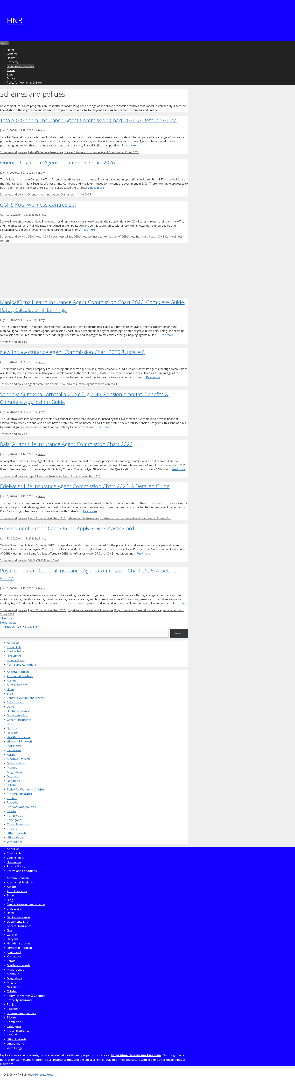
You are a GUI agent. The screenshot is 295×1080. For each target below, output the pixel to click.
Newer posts (8, 622)
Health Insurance (18, 737)
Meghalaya (14, 772)
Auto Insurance (17, 685)
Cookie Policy (16, 651)
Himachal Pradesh (19, 741)
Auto (10, 74)
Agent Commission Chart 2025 (47, 518)
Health (11, 58)
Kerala (11, 755)
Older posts (7, 618)
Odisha (12, 785)
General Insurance (19, 720)
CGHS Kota (34, 236)
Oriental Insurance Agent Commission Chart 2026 (57, 162)
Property (12, 62)
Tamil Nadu (15, 816)
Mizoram (13, 776)
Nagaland (13, 781)
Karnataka (14, 750)
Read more (129, 145)
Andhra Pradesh (18, 672)
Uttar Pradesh (16, 833)
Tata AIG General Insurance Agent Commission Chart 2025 (101, 152)
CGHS (31, 560)
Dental (11, 78)
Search (179, 633)
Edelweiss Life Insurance (83, 518)
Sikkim (11, 811)
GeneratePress (43, 1074)
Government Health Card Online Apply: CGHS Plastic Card (67, 528)
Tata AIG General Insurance (45, 152)
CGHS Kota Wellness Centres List (38, 204)
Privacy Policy (16, 660)
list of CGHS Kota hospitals (131, 236)
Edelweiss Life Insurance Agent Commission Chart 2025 (135, 518)
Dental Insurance (18, 711)
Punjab (12, 798)
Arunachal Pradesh (20, 676)
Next (38, 627)
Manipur (13, 768)
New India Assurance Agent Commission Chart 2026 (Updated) (72, 351)
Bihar (10, 689)
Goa (9, 724)
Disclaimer (14, 656)
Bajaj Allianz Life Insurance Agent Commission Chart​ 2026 (66, 444)
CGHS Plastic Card (47, 560)
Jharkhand (14, 746)
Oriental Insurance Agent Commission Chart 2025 (59, 194)
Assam (11, 680)
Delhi (10, 706)
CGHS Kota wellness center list (93, 236)
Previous (7, 627)
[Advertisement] (94, 269)
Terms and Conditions (22, 664)
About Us (13, 643)
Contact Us (14, 647)
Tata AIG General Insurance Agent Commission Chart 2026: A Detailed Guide (88, 120)
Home (11, 50)
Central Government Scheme (26, 698)
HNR (15, 20)
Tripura (12, 829)
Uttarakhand (15, 837)
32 (30, 627)
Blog (10, 694)
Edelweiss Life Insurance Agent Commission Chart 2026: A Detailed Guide (85, 486)
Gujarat (12, 728)
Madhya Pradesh (18, 759)
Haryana (13, 733)
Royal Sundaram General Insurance (90, 610)
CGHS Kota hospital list (57, 236)
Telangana (14, 820)
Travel (11, 70)
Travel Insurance (18, 824)
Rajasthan (13, 802)
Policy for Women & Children (25, 82)
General (12, 54)
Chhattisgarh (15, 702)
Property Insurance (20, 794)
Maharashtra (16, 763)
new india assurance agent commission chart (88, 384)
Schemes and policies (20, 66)
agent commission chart (43, 384)
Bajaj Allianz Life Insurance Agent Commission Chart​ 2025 (64, 476)
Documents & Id (17, 715)
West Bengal (15, 842)
